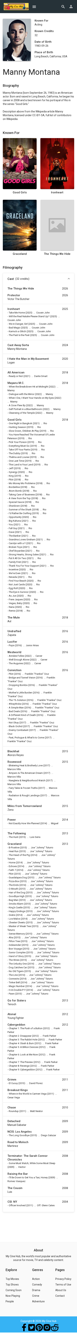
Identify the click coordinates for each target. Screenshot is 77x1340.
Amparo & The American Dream (26, 773)
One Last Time (16, 460)
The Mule (13, 617)
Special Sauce (16, 502)
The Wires (14, 960)
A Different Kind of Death (22, 715)
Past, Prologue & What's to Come (26, 737)
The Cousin (14, 1188)
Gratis (12, 915)
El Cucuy (13, 1083)
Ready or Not (16, 376)
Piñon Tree (14, 941)
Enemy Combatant (18, 730)
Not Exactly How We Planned (24, 823)
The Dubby (14, 453)
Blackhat (13, 751)
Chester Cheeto (17, 922)
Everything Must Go (19, 445)
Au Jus (12, 595)
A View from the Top (20, 498)
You (11, 524)
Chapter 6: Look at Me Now (23, 1054)
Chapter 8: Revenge (19, 1065)
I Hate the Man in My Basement (28, 358)
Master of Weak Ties (20, 926)
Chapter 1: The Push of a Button (25, 1028)
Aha (11, 937)
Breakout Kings (17, 1090)
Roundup (14, 1111)
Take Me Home (17, 312)
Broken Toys (15, 547)
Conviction (14, 670)
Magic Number (17, 986)
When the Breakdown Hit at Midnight (28, 386)
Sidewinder (15, 945)
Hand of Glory (16, 956)
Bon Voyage (15, 948)
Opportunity (15, 517)
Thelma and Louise (19, 457)
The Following (16, 833)
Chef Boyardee (17, 550)
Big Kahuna (15, 520)
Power (11, 819)
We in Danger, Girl (18, 323)
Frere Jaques (16, 599)
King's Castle (16, 907)
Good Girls (20, 192)
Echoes (13, 866)
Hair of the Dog (17, 892)
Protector (13, 295)
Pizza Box (14, 881)
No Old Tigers (16, 971)
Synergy (13, 472)
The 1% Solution (17, 700)
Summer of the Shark (20, 509)
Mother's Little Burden (20, 692)
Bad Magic (14, 327)
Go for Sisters (16, 1000)
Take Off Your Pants (19, 449)
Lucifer (12, 641)
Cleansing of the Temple (22, 412)
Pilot (11, 479)
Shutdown (14, 505)
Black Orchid (15, 726)
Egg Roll (13, 588)
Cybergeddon (16, 1024)
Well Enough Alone (19, 659)
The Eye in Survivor (19, 592)
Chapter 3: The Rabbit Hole (23, 1039)
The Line (13, 975)
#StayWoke (15, 703)
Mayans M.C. (15, 383)
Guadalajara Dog (18, 877)
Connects (14, 978)
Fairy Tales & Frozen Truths (23, 788)
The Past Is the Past (19, 335)
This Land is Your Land (21, 464)
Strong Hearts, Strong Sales (24, 554)
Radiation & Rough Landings (24, 795)
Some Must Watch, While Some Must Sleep (32, 1163)
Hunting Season (17, 427)
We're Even (15, 573)
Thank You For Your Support (24, 565)
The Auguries (16, 663)
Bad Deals (14, 711)
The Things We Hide (57, 254)
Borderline (14, 487)
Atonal (11, 1014)
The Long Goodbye (19, 1135)
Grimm (11, 1079)
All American (15, 372)
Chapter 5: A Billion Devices (23, 1047)
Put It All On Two (17, 558)
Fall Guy (13, 528)
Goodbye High (16, 896)
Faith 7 (12, 870)
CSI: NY (12, 1201)
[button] (38, 279)
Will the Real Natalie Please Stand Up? (29, 316)
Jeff (11, 468)
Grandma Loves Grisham (22, 539)
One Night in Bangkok (20, 423)
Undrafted (14, 631)
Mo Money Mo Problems (22, 483)
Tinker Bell (14, 982)
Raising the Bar (17, 1173)
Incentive (13, 569)
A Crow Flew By (17, 405)
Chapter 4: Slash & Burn (21, 1043)
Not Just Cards (17, 584)
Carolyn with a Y (17, 543)
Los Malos (14, 918)
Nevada (13, 577)
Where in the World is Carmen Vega (28, 1093)
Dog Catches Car (18, 967)
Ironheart (57, 192)
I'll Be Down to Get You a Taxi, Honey (28, 1177)
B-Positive (14, 847)
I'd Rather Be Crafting (20, 513)
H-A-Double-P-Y (17, 990)
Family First (15, 562)
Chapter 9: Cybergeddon (22, 1069)
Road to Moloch (17, 1142)
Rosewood (14, 761)
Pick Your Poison (18, 442)
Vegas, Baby (15, 603)
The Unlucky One (18, 963)
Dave (11, 532)
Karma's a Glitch (17, 331)
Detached (13, 1121)
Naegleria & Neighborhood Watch (27, 780)
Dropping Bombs (18, 685)
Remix (12, 610)
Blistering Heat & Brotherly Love (26, 765)
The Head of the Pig (19, 855)
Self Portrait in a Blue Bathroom (25, 409)
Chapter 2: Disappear (20, 1035)
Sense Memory (17, 933)
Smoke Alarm (16, 903)
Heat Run (14, 851)
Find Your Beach (17, 580)
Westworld (14, 652)
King (11, 475)
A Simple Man (16, 707)
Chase (11, 1107)
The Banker (15, 535)
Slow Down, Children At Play (24, 430)
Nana (11, 607)
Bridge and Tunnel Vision (22, 677)
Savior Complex (17, 952)
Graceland (20, 254)
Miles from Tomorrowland (24, 806)
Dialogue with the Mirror (21, 394)
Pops (11, 645)
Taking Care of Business (22, 494)
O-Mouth (13, 888)
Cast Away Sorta (18, 345)
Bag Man (13, 900)
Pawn (12, 993)
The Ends (14, 885)
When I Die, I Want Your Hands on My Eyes (31, 397)
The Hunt (13, 837)
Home (12, 862)
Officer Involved (17, 1205)
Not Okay (14, 722)
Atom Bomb (15, 490)
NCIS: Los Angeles (19, 1131)
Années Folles (16, 655)
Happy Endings (17, 911)
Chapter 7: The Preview (21, 1062)
